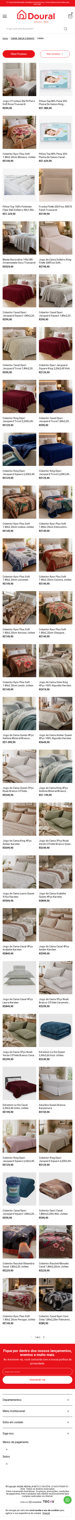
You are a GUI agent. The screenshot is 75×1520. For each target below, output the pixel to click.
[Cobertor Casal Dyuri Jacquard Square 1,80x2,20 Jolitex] (19, 1189)
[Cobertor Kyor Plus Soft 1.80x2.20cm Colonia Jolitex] (56, 555)
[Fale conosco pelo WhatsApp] (68, 1500)
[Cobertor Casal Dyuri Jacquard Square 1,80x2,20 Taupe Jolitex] (56, 291)
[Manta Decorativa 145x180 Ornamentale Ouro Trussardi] (19, 238)
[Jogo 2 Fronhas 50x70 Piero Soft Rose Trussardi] (19, 79)
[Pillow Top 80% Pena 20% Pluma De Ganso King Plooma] (56, 79)
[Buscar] (65, 28)
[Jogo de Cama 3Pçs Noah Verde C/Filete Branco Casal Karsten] (19, 1030)
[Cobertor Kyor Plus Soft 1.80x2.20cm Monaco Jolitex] (19, 132)
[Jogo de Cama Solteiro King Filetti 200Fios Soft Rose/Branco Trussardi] (56, 238)
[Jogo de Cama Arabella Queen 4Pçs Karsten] (56, 872)
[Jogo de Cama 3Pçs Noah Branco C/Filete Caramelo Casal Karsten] (56, 977)
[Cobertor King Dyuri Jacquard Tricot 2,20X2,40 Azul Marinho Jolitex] (56, 449)
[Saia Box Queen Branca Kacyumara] (56, 1083)
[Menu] (5, 16)
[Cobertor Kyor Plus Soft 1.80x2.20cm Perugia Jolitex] (19, 1294)
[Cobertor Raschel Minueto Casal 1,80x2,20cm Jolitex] (56, 1242)
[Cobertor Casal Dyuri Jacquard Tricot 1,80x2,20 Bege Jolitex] (19, 343)
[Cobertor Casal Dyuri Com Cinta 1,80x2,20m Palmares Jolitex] (56, 1294)
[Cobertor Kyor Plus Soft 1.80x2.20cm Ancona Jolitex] (19, 607)
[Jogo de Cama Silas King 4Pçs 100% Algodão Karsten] (56, 660)
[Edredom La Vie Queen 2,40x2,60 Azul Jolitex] (56, 1030)
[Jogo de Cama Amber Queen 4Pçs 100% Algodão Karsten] (56, 713)
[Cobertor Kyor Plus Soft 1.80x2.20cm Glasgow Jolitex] (56, 607)
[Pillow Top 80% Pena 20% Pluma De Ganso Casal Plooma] (56, 132)
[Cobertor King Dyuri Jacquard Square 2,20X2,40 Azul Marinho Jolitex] (19, 449)
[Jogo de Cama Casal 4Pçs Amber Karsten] (56, 924)
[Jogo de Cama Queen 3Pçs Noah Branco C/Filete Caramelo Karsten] (19, 766)
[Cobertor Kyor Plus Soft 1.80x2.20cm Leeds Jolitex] (19, 660)
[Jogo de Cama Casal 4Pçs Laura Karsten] (19, 977)
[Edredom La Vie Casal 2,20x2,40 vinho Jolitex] (19, 1083)
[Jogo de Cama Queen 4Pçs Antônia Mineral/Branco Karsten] (19, 713)
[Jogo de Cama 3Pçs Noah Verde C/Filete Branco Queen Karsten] (56, 819)
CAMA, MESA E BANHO (22, 38)
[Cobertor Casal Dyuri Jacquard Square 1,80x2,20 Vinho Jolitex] (19, 291)
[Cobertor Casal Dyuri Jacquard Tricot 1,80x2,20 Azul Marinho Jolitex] (56, 396)
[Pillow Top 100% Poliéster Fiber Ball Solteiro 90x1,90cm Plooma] (19, 185)
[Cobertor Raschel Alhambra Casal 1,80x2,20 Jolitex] (19, 1242)
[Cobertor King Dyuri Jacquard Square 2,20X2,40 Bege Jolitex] (56, 1136)
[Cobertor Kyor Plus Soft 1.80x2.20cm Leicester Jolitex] (19, 555)
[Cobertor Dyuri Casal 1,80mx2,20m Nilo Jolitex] (56, 1189)
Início (5, 38)
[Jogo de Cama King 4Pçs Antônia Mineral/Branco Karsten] (56, 766)
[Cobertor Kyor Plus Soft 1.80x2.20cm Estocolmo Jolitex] (56, 502)
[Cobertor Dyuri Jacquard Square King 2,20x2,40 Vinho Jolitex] (56, 343)
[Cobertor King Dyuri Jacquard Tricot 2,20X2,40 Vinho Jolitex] (19, 396)
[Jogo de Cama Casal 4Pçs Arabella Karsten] (19, 924)
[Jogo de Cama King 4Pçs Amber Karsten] (19, 819)
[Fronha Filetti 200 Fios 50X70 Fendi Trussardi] (56, 185)
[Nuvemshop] (31, 1502)
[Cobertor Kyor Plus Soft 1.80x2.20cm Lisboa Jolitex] (19, 502)
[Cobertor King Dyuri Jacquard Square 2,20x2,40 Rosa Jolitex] (19, 1136)
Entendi (46, 1513)
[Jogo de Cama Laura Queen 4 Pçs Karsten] (19, 872)
